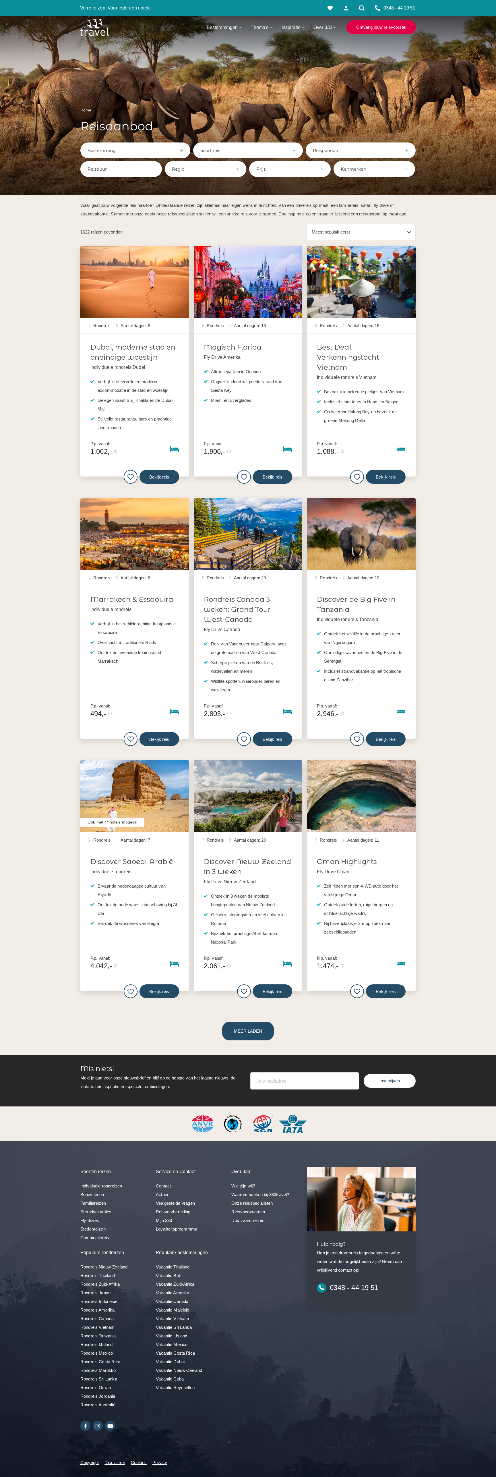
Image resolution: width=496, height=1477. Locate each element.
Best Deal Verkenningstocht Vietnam (348, 357)
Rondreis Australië (97, 1404)
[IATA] (292, 1123)
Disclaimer (114, 1462)
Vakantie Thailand (173, 1266)
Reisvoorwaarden (248, 1211)
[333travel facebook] (85, 1426)
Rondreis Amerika (97, 1310)
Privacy (159, 1462)
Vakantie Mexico (171, 1344)
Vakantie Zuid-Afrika (175, 1284)
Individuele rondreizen (101, 1185)
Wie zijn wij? (243, 1185)
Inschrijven (389, 1080)
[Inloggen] (346, 8)
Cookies (139, 1462)
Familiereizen (93, 1203)
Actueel (163, 1194)
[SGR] (263, 1123)
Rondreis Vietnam (97, 1327)
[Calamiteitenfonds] (234, 1123)
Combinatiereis (94, 1237)
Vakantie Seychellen (175, 1387)
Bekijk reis (159, 477)
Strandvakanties (95, 1211)
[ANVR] (204, 1123)
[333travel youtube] (110, 1426)
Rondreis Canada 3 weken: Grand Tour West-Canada (237, 609)
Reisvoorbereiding (173, 1211)
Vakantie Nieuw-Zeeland (179, 1370)
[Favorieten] (330, 8)
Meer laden (248, 1031)
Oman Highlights (347, 861)
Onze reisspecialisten (252, 1203)
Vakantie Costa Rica (175, 1353)
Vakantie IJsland (171, 1335)
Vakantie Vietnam (172, 1318)
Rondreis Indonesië (98, 1301)
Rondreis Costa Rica (100, 1361)
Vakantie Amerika (172, 1292)
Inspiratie (291, 27)
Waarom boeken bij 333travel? (260, 1194)
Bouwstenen (92, 1194)
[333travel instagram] (98, 1426)
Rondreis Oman (95, 1387)
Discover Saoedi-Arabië (131, 861)
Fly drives (89, 1220)
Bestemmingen (222, 27)
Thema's (259, 27)
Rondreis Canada (97, 1318)
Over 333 (322, 27)
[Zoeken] (362, 8)
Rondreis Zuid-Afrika (100, 1284)
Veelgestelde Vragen (175, 1203)
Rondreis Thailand (97, 1275)
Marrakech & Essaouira (131, 599)
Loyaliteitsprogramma (176, 1229)
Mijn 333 (164, 1220)
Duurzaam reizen (247, 1220)
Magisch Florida (232, 347)
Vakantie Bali (168, 1275)
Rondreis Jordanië (97, 1396)
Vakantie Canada (172, 1301)
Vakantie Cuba (170, 1378)
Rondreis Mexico (96, 1353)
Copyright (89, 1462)
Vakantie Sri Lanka (174, 1327)
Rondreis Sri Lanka (98, 1378)
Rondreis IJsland (96, 1344)
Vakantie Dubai (170, 1361)
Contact (163, 1185)
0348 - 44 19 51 (354, 1287)
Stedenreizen (93, 1229)
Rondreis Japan (95, 1292)
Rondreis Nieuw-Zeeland (103, 1266)
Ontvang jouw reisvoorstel (381, 27)
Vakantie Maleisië (172, 1310)
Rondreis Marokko (98, 1370)
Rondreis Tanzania (98, 1335)
